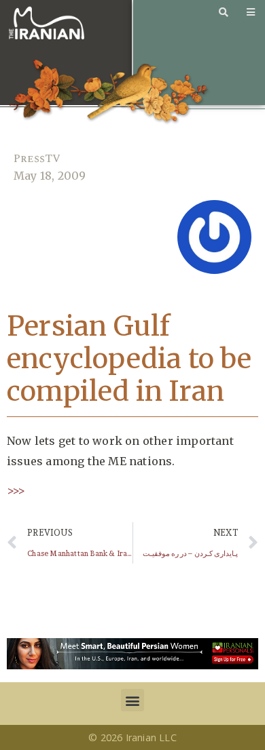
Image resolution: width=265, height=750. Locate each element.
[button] (132, 700)
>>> (16, 490)
